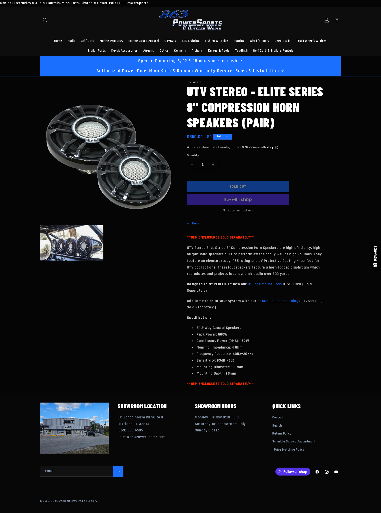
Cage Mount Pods (267, 284)
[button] (45, 20)
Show (375, 256)
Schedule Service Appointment (294, 441)
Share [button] (195, 224)
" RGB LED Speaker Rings (280, 300)
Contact (278, 417)
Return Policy (281, 433)
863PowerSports (61, 501)
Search (277, 425)
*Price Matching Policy (288, 450)
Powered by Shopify (84, 501)
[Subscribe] (118, 471)
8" (249, 284)
